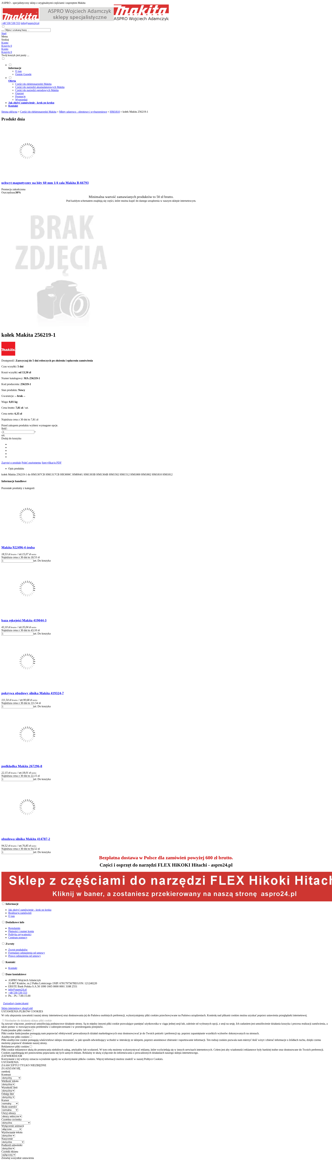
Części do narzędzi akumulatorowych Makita (39, 87)
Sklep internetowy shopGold (17, 1008)
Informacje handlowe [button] (13, 481)
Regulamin (14, 928)
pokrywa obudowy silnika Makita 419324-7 (32, 693)
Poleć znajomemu (31, 462)
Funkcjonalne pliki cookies (16, 1030)
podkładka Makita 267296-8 (21, 766)
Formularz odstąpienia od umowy (26, 952)
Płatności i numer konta (21, 931)
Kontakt (12, 968)
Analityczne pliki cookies (15, 1036)
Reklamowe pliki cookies (15, 1046)
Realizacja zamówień (19, 912)
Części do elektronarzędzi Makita (33, 83)
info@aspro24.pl (30, 23)
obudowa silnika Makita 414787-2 (25, 839)
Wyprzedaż (21, 99)
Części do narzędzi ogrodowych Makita (37, 90)
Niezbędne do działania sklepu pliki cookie (28, 1020)
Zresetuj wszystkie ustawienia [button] (17, 1157)
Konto (4, 42)
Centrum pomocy (17, 937)
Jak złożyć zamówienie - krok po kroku (29, 909)
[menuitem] (134, 69)
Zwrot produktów (18, 949)
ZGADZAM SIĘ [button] (10, 1068)
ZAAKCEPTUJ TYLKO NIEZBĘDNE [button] (23, 1065)
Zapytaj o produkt (11, 462)
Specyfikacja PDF (52, 462)
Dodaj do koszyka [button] (11, 438)
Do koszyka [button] (44, 560)
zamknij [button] (5, 1071)
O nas (18, 71)
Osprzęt (19, 93)
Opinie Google (23, 74)
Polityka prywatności (19, 934)
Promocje (20, 96)
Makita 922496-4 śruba (18, 547)
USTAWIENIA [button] (10, 1062)
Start (3, 33)
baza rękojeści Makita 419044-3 (24, 620)
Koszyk (6, 52)
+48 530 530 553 (10, 23)
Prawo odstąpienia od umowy (24, 955)
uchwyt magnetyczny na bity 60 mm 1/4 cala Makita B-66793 (45, 183)
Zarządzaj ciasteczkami (15, 1003)
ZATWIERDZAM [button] (11, 1055)
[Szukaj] (2, 30)
